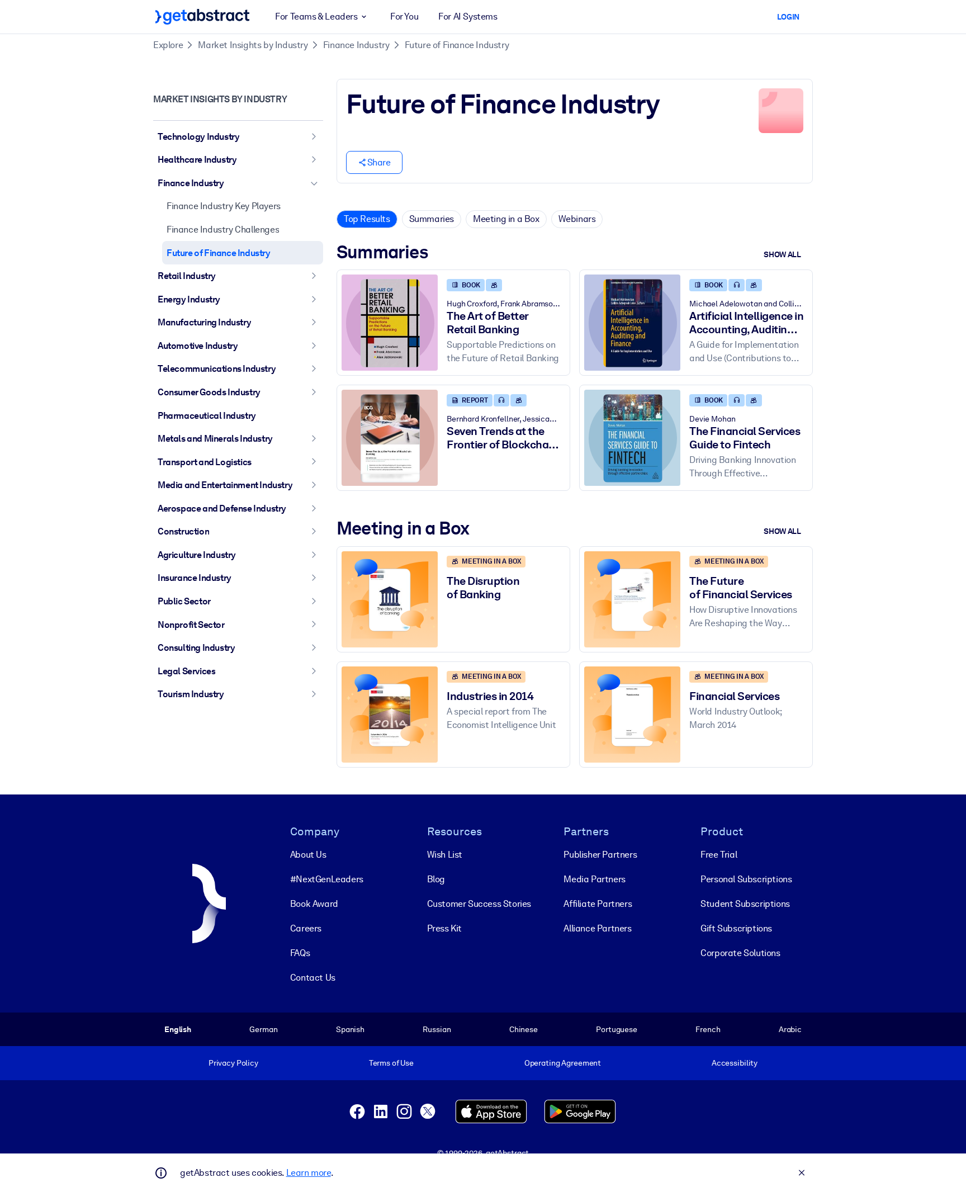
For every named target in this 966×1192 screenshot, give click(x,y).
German (263, 1029)
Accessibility (734, 1062)
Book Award (314, 903)
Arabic (790, 1029)
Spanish (350, 1029)
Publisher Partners (600, 854)
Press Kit (444, 928)
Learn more (308, 1172)
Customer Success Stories (479, 903)
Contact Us (312, 977)
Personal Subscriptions (746, 879)
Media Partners (594, 879)
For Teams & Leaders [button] (316, 16)
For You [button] (404, 16)
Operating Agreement (562, 1062)
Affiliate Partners (598, 903)
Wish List (444, 854)
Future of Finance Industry (457, 45)
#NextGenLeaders (326, 879)
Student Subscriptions (745, 903)
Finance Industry (356, 45)
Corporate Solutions (740, 953)
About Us (308, 854)
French (707, 1029)
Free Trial (718, 854)
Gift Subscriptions (736, 928)
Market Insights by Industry (252, 45)
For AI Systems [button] (467, 16)
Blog (436, 879)
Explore (168, 45)
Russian (437, 1029)
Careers (305, 928)
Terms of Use (391, 1062)
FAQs (300, 953)
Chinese (523, 1029)
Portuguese (616, 1029)
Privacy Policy (233, 1062)
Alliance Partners (597, 928)
